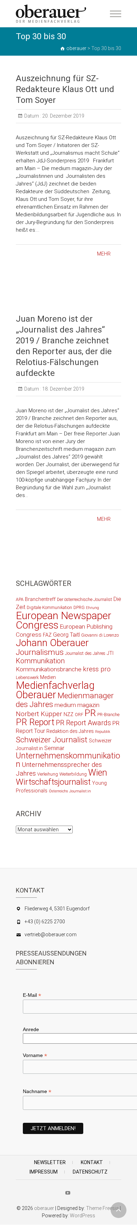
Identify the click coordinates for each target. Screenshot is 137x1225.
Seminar (54, 748)
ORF (79, 714)
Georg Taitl (66, 634)
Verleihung (47, 774)
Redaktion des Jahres (70, 731)
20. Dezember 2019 (62, 116)
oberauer (44, 1208)
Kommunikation (40, 661)
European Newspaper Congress (63, 620)
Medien (48, 677)
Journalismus (40, 652)
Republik (102, 731)
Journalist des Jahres (85, 653)
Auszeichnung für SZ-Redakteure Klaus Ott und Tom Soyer (65, 89)
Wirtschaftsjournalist (53, 782)
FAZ (47, 635)
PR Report (35, 722)
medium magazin (76, 704)
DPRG (79, 607)
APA (20, 599)
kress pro (97, 669)
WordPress (82, 1215)
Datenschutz (90, 1172)
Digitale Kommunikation (49, 607)
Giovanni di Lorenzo (100, 635)
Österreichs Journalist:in (70, 791)
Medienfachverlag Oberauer (55, 690)
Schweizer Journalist (51, 739)
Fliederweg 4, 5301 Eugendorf (57, 908)
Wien (97, 773)
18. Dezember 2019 (62, 389)
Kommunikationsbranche (48, 669)
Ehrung (92, 608)
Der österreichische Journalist (84, 599)
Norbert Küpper (39, 714)
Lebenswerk (27, 677)
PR (90, 713)
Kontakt (92, 1162)
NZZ (68, 714)
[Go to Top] (118, 1210)
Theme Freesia (102, 1208)
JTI (110, 653)
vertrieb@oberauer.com (51, 934)
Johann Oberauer (52, 643)
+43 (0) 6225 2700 (45, 921)
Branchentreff (40, 599)
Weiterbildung (73, 774)
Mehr (104, 254)
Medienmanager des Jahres (65, 700)
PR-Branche (108, 714)
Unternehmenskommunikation (68, 760)
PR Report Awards (83, 723)
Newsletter (50, 1162)
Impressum (44, 1172)
